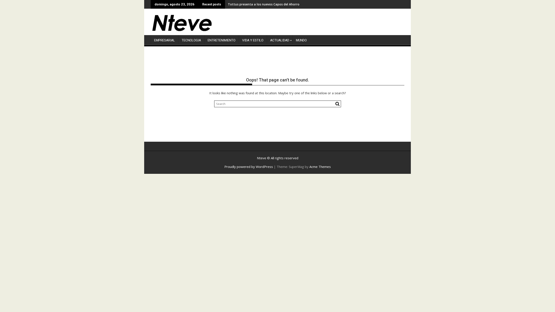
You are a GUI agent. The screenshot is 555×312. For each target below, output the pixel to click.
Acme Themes (320, 166)
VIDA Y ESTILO (252, 40)
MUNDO (301, 40)
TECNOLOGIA (191, 40)
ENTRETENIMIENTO (221, 40)
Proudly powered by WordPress (248, 166)
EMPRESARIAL (164, 40)
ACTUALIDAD (279, 40)
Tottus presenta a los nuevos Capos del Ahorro (263, 4)
